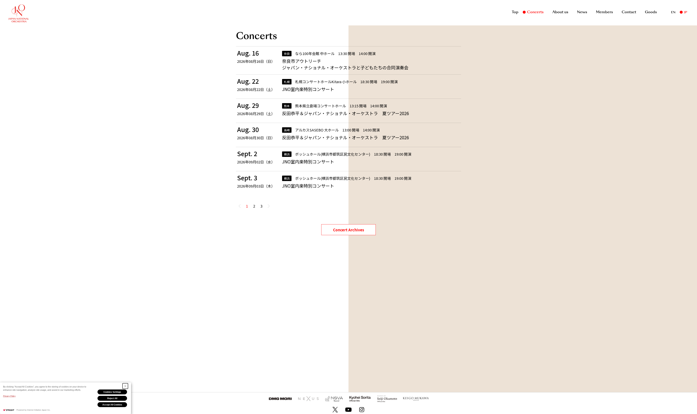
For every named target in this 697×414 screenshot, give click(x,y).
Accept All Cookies (112, 404)
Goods (651, 12)
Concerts (535, 12)
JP (685, 12)
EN (673, 12)
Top (515, 12)
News (582, 12)
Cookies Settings (112, 392)
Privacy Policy (9, 396)
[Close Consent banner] (125, 386)
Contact (629, 12)
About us (560, 12)
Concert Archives (348, 229)
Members (604, 12)
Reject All (112, 398)
